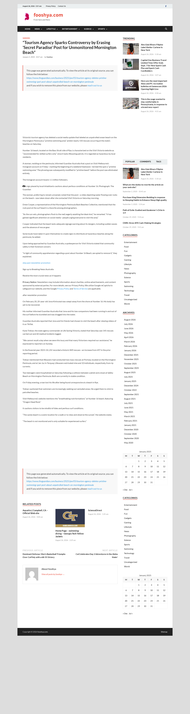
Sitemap (164, 632)
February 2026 (130, 346)
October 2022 (130, 390)
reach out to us (94, 85)
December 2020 (131, 429)
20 (126, 477)
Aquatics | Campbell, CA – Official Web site (35, 512)
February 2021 (130, 420)
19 (164, 471)
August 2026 (130, 319)
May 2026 (128, 333)
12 (164, 466)
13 (126, 471)
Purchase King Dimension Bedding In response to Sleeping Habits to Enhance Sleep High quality (145, 198)
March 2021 (129, 416)
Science (87, 29)
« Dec (125, 489)
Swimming (26, 38)
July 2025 (128, 376)
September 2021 (131, 394)
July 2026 (128, 324)
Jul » (131, 489)
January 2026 (130, 350)
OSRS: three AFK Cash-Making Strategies (142, 223)
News (37, 29)
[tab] (130, 162)
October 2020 (130, 434)
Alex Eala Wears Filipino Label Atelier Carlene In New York (152, 47)
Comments (145, 161)
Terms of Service (81, 288)
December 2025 (131, 355)
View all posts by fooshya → (53, 574)
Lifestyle (50, 29)
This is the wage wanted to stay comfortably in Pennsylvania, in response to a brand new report (154, 103)
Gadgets (128, 255)
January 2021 (130, 425)
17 (151, 471)
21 (132, 477)
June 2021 (128, 407)
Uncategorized (130, 299)
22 (139, 477)
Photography (130, 273)
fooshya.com (48, 15)
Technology (129, 290)
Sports (101, 29)
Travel (127, 295)
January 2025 (130, 381)
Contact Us (62, 6)
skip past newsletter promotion (36, 263)
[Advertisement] (120, 17)
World (127, 303)
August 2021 (130, 398)
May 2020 (128, 442)
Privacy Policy (51, 6)
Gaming (127, 260)
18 (158, 471)
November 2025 (131, 359)
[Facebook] (165, 6)
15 (139, 471)
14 (132, 471)
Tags (158, 161)
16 (145, 471)
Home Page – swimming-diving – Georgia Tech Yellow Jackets (69, 533)
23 (145, 477)
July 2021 (128, 403)
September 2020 (131, 438)
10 (151, 466)
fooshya (50, 57)
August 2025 (130, 372)
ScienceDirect (95, 510)
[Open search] (166, 29)
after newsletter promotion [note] (35, 295)
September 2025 (131, 368)
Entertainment (69, 29)
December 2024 (131, 385)
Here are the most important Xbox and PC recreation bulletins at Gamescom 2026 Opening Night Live (154, 85)
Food (126, 246)
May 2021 (128, 412)
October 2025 (130, 363)
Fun (126, 251)
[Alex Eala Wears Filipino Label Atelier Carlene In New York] (131, 45)
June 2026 (128, 328)
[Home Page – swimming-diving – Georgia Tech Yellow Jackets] (70, 519)
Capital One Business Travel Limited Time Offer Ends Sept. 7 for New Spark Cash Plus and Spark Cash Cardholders (153, 65)
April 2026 (129, 337)
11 (158, 466)
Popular (130, 161)
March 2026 (129, 341)
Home (27, 29)
